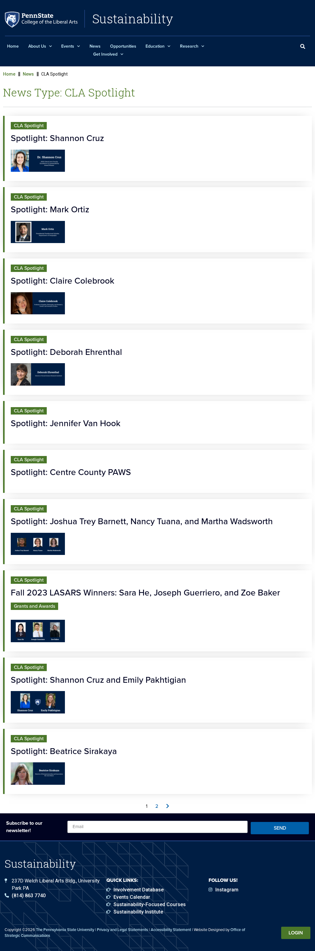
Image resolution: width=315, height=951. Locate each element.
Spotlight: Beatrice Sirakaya (64, 751)
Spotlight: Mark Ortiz (50, 209)
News (95, 46)
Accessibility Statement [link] (171, 930)
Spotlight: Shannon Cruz (57, 138)
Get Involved (105, 54)
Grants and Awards (34, 606)
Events (67, 46)
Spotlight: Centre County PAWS (71, 472)
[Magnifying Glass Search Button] (302, 47)
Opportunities (123, 46)
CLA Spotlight (29, 125)
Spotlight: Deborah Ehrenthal (66, 352)
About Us (37, 46)
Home (13, 46)
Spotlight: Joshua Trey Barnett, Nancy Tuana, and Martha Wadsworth (142, 521)
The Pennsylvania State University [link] (65, 930)
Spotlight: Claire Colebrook (62, 280)
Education (155, 46)
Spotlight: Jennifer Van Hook (66, 423)
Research (189, 46)
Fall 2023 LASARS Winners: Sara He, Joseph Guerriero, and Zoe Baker (145, 592)
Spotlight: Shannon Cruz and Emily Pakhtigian (98, 680)
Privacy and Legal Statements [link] (122, 930)
